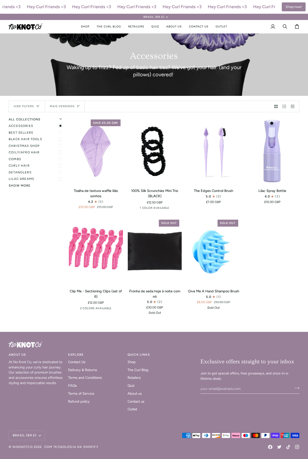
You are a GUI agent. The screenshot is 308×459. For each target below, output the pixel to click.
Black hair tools (25, 139)
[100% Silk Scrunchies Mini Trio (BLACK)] (155, 151)
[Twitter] (279, 447)
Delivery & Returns (82, 370)
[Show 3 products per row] (284, 106)
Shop (132, 362)
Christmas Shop (24, 146)
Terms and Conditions (85, 377)
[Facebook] (270, 447)
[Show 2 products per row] (276, 106)
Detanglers (20, 172)
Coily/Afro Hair (24, 152)
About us (135, 393)
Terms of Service (81, 393)
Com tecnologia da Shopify (71, 447)
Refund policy (79, 401)
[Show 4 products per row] (294, 106)
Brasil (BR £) (153, 17)
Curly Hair (19, 165)
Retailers (134, 377)
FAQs (72, 385)
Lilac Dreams (21, 179)
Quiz (131, 385)
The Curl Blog (138, 370)
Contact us (136, 401)
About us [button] (17, 354)
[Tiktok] (288, 447)
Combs (15, 159)
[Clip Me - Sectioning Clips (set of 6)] (96, 251)
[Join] (295, 388)
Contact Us (76, 362)
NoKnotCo (22, 447)
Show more (20, 185)
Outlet (132, 409)
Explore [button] (76, 354)
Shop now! (294, 7)
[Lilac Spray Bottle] (272, 151)
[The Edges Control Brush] (213, 151)
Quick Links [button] (139, 354)
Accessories (21, 126)
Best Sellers (21, 132)
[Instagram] (297, 447)
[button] (85, 26)
